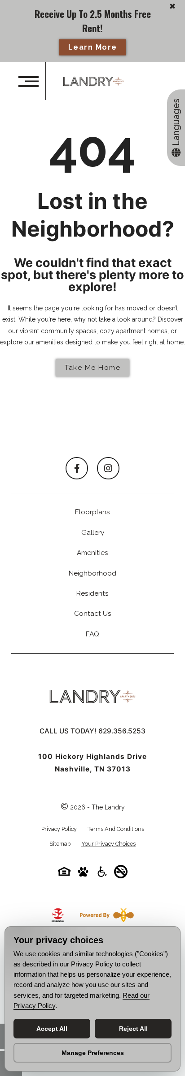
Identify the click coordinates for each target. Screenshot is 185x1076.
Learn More (92, 47)
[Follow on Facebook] (76, 468)
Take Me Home (92, 368)
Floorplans (92, 512)
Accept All (51, 1028)
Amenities (92, 553)
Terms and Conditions (116, 829)
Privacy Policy (59, 829)
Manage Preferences (93, 1052)
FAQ (92, 634)
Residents (92, 593)
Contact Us (92, 614)
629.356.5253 (121, 731)
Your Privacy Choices (108, 844)
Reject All (133, 1028)
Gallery (92, 533)
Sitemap (59, 843)
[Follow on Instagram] (108, 468)
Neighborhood (92, 573)
